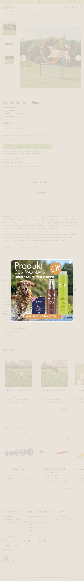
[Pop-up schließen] (70, 262)
